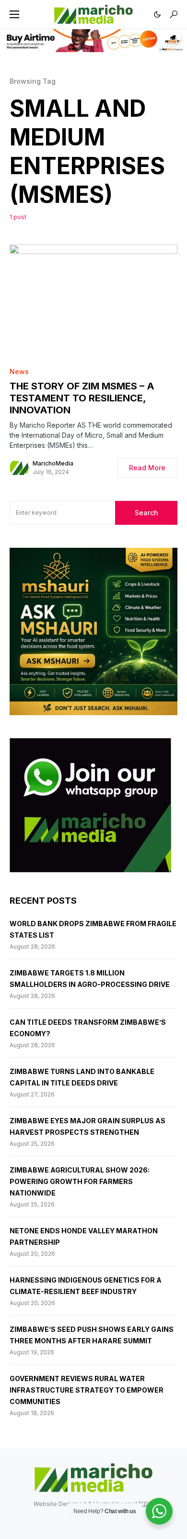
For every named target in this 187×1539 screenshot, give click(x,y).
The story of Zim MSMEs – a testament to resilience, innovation (82, 398)
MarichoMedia (53, 463)
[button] (14, 14)
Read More (147, 468)
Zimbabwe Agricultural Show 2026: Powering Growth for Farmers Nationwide (80, 1181)
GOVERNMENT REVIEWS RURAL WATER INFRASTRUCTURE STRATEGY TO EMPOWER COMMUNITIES (87, 1390)
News (19, 371)
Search (146, 513)
